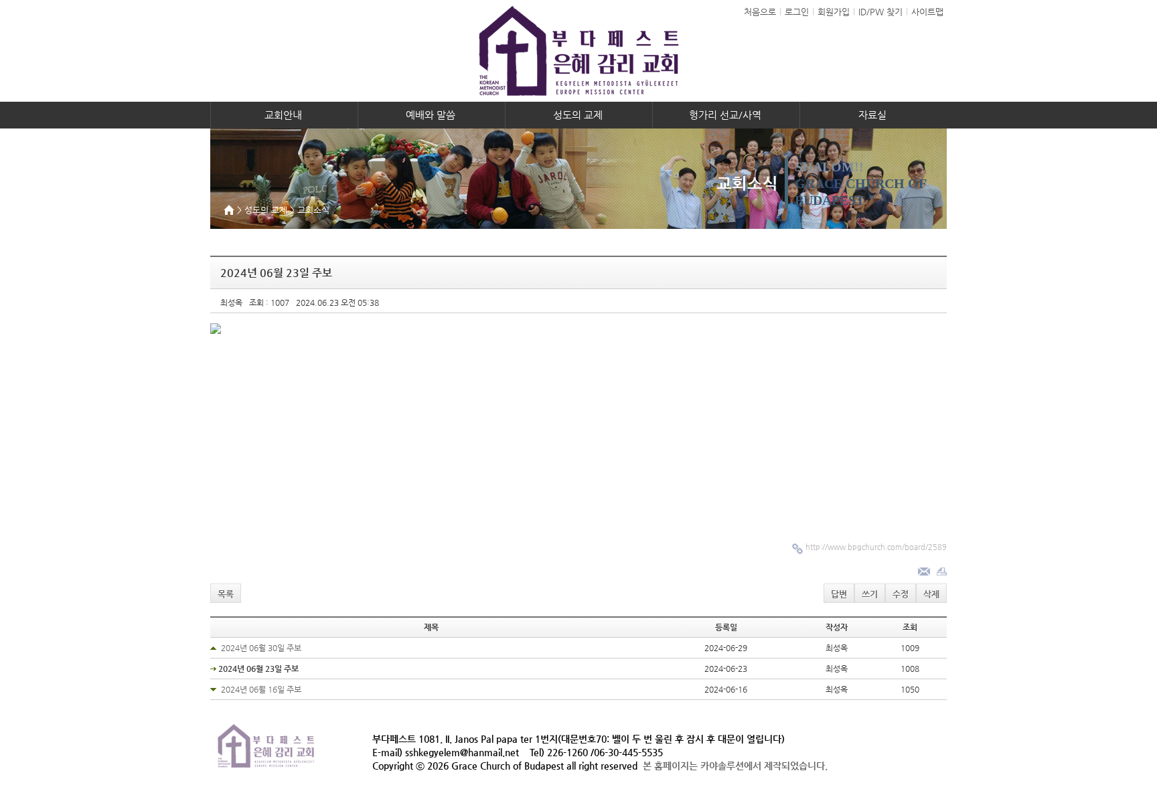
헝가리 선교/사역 (726, 114)
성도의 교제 (579, 114)
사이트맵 (927, 12)
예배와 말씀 (432, 114)
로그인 (797, 12)
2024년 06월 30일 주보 (261, 647)
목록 (226, 594)
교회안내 (284, 114)
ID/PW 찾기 (880, 12)
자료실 (873, 114)
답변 (839, 594)
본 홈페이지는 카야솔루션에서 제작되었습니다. (735, 765)
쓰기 (870, 594)
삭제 (931, 594)
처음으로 (760, 12)
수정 (901, 594)
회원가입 (834, 12)
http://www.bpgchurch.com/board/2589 (876, 547)
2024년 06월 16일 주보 (261, 689)
